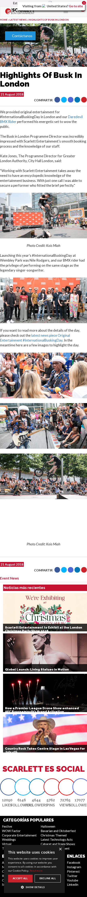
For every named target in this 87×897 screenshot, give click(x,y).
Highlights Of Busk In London (49, 19)
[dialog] (34, 869)
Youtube (72, 880)
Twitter (72, 876)
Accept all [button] (20, 878)
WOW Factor (11, 831)
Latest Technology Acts (57, 839)
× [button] (60, 849)
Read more (36, 870)
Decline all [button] (47, 878)
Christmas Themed (54, 835)
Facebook (73, 862)
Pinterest (73, 871)
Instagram (74, 867)
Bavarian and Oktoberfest (58, 831)
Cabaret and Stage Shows (58, 844)
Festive (7, 826)
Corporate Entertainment (19, 835)
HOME (3, 19)
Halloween (48, 826)
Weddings (9, 839)
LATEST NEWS (18, 19)
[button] (57, 100)
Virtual (6, 844)
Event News (9, 578)
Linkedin (72, 884)
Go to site (76, 6)
